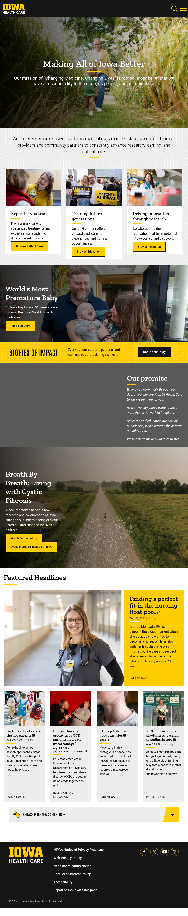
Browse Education (88, 251)
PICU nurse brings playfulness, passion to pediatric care (162, 735)
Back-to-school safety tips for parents (23, 733)
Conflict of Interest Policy (72, 874)
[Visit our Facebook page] (144, 851)
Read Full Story (20, 326)
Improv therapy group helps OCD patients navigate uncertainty (67, 737)
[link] (14, 8)
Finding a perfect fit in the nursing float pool (154, 605)
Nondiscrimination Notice (72, 866)
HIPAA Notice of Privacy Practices (78, 850)
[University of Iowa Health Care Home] (26, 855)
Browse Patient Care (29, 246)
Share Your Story (154, 352)
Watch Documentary (23, 538)
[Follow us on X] (154, 851)
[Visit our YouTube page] (164, 851)
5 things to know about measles (113, 733)
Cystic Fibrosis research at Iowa (31, 546)
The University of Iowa (28, 901)
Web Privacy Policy (67, 858)
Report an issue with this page (75, 890)
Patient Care (139, 678)
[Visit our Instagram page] (175, 851)
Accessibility (62, 882)
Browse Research (149, 246)
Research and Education (63, 795)
